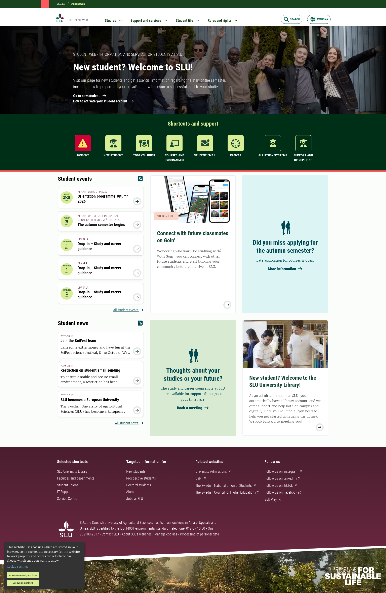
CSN (198, 478)
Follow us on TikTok (279, 485)
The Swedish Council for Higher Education (224, 492)
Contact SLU (110, 534)
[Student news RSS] (140, 324)
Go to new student (86, 96)
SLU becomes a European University (90, 399)
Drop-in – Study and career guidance (99, 246)
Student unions (67, 485)
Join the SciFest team (78, 340)
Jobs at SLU (134, 498)
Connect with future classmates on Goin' (192, 237)
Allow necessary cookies (23, 575)
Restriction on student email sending (90, 370)
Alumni (131, 492)
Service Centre (67, 498)
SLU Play (271, 499)
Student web (78, 3)
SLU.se (61, 3)
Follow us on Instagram (281, 471)
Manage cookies (165, 534)
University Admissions (211, 471)
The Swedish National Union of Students (223, 485)
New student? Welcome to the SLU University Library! (282, 381)
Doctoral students (138, 485)
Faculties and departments (75, 478)
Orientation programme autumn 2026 (103, 199)
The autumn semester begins (101, 224)
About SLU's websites (137, 534)
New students (136, 471)
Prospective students (141, 478)
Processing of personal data (199, 534)
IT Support (64, 492)
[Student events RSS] (140, 179)
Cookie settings (17, 566)
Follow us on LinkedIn (280, 478)
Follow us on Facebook (281, 492)
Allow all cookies (23, 582)
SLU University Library (72, 471)
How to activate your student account (100, 101)
